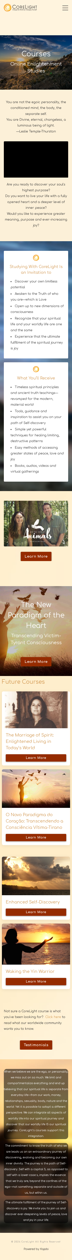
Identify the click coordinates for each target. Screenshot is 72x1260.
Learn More (36, 758)
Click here (52, 1017)
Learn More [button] (36, 556)
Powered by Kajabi (36, 1249)
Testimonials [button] (36, 1045)
